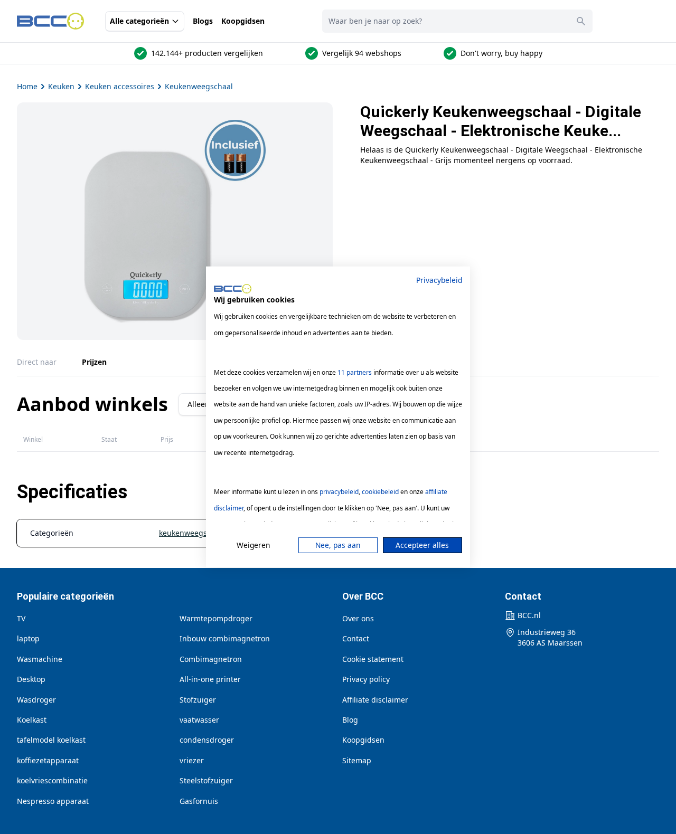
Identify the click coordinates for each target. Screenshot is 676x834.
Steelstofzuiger (206, 780)
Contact (355, 638)
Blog (350, 720)
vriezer (192, 760)
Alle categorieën (139, 21)
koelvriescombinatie (52, 780)
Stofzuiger (198, 700)
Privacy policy (366, 679)
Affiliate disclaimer (375, 700)
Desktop (31, 679)
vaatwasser (199, 720)
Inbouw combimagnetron (225, 638)
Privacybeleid (439, 280)
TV (21, 618)
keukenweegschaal (192, 533)
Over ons (358, 618)
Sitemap (356, 760)
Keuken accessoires (119, 86)
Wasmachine (39, 659)
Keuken (61, 86)
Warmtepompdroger (216, 618)
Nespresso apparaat (53, 801)
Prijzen (94, 362)
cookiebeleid (380, 491)
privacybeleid (339, 491)
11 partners (354, 371)
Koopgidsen (243, 21)
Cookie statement (372, 659)
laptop (28, 638)
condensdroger (207, 740)
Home (27, 86)
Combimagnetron (211, 659)
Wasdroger (36, 700)
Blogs (203, 21)
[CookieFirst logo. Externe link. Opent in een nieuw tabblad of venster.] (232, 288)
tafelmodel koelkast (51, 740)
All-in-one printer (210, 679)
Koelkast (31, 720)
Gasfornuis (199, 801)
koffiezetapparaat (48, 760)
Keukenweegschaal (199, 86)
